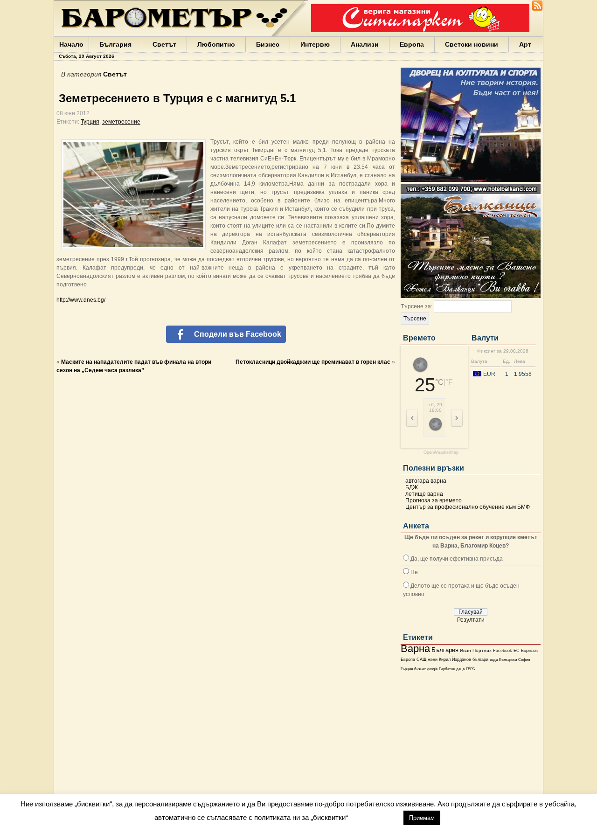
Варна (415, 648)
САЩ (421, 659)
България (115, 44)
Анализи (365, 44)
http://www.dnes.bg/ (80, 300)
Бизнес (267, 44)
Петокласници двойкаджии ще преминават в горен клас (313, 362)
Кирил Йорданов (455, 659)
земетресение (121, 121)
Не (414, 572)
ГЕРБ (470, 669)
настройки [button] (375, 817)
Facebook (502, 650)
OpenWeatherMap (440, 453)
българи (480, 659)
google (432, 669)
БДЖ (411, 487)
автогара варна (425, 481)
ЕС (517, 650)
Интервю (315, 44)
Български (508, 659)
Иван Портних (476, 650)
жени (432, 659)
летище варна (424, 494)
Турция (90, 121)
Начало (71, 44)
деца (460, 669)
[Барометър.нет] (537, 9)
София (524, 660)
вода (494, 659)
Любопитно (216, 44)
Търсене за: (416, 306)
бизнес (420, 669)
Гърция (407, 669)
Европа (412, 44)
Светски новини (471, 44)
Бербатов (447, 669)
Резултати (471, 620)
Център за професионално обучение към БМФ (467, 507)
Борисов (529, 650)
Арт (525, 44)
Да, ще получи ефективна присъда (456, 558)
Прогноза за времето (433, 500)
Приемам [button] (422, 817)
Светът (164, 44)
